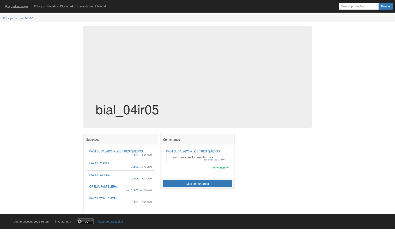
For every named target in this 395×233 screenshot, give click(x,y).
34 (71, 221)
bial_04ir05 (209, 159)
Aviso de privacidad (110, 221)
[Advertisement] (197, 69)
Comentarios (85, 6)
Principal (39, 6)
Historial (100, 6)
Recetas (52, 6)
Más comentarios (197, 183)
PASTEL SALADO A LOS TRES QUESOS (116, 151)
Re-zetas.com (16, 6)
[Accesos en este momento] (85, 221)
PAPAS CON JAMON (102, 198)
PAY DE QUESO (99, 175)
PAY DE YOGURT (100, 163)
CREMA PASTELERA (103, 186)
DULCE (135, 155)
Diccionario (67, 6)
